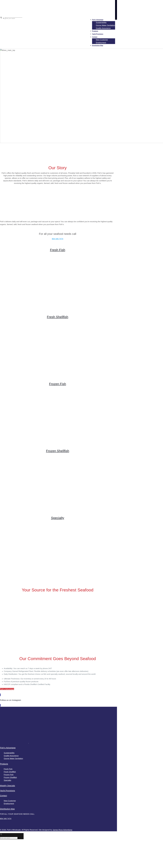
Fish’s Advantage (8, 748)
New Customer (10, 801)
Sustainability (9, 753)
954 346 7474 (57, 239)
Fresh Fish (57, 250)
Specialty (57, 518)
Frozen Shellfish (57, 451)
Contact (3, 795)
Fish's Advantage (7, 689)
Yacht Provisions (7, 790)
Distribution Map (7, 809)
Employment (9, 804)
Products (4, 764)
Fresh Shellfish (57, 317)
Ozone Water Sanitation (13, 759)
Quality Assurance (11, 756)
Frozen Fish (57, 384)
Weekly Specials (7, 785)
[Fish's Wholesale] (56, 13)
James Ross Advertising (62, 830)
